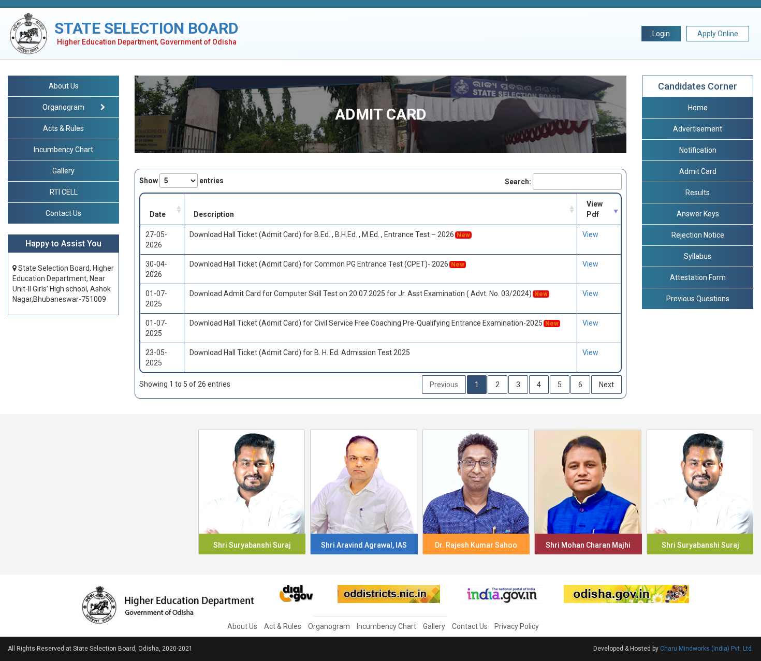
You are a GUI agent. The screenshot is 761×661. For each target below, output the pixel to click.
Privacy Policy (516, 626)
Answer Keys (698, 214)
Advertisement (697, 129)
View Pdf (595, 209)
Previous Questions (697, 299)
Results (697, 192)
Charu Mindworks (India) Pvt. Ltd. (706, 648)
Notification (697, 150)
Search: (518, 182)
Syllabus (697, 256)
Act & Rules (282, 626)
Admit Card (697, 171)
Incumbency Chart (63, 149)
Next (606, 384)
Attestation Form (698, 277)
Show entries (181, 181)
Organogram (329, 626)
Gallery (63, 171)
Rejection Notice (697, 235)
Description (214, 214)
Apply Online (717, 34)
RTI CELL (64, 192)
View (590, 234)
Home (698, 108)
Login (661, 34)
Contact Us (63, 213)
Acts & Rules (63, 128)
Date (158, 214)
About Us (64, 86)
